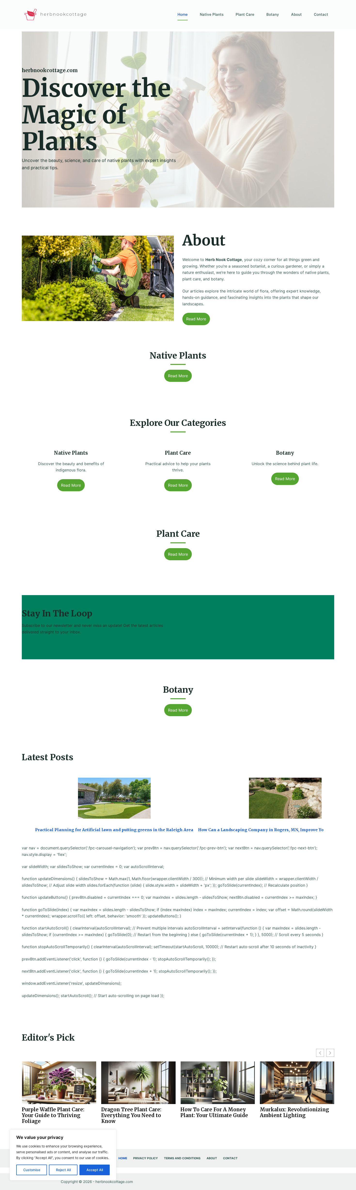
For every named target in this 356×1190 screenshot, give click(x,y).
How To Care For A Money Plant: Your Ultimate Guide (135, 1112)
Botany (272, 14)
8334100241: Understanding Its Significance (294, 1112)
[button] (330, 1053)
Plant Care (245, 14)
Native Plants (212, 14)
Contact (321, 14)
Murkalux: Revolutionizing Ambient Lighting (215, 1112)
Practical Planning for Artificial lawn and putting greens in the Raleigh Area (114, 829)
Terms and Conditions (182, 1158)
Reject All (63, 1170)
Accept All (94, 1170)
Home (183, 14)
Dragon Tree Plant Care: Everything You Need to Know (52, 1115)
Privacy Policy (145, 1158)
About (296, 14)
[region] (63, 1154)
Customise (31, 1170)
